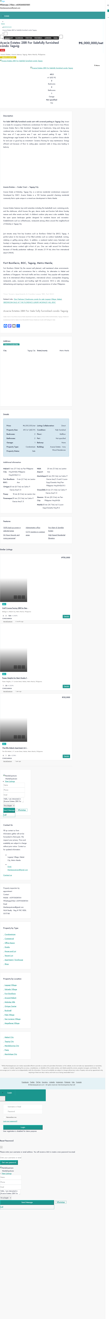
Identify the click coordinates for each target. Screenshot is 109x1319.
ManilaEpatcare (7, 761)
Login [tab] (9, 1092)
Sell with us (10, 33)
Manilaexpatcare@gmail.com (10, 8)
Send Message (9, 810)
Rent (4, 604)
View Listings (10, 781)
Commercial (9, 938)
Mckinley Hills (10, 1002)
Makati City (9, 1037)
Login (23, 1127)
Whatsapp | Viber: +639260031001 (15, 4)
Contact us (7, 875)
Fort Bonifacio (10, 993)
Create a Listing (8, 57)
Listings (8, 22)
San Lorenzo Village (12, 1019)
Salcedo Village (11, 989)
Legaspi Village (10, 985)
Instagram (59, 1082)
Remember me (11, 1117)
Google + (45, 1082)
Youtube (79, 1082)
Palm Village (9, 1015)
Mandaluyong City (12, 1046)
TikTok (38, 1082)
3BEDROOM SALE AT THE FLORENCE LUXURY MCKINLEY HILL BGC (29, 302)
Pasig (7, 1050)
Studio (7, 947)
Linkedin (52, 1082)
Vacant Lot (9, 955)
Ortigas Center (10, 1006)
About (7, 39)
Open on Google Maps (11, 344)
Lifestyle (8, 27)
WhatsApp (22, 810)
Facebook (25, 1082)
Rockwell (8, 1010)
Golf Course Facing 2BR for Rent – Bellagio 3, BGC (22, 608)
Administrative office (33, 527)
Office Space (10, 943)
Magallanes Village (12, 1023)
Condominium (10, 934)
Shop (7, 964)
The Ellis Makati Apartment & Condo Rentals (19, 748)
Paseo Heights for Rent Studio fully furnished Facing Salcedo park (27, 678)
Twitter (32, 1082)
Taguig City (9, 1041)
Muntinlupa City (11, 1054)
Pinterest (67, 1082)
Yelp (73, 1082)
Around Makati (10, 998)
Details (66, 616)
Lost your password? (10, 1121)
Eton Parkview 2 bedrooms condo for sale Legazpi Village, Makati (38, 299)
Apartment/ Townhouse (14, 960)
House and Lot (10, 951)
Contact (8, 45)
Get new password (9, 1162)
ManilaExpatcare (7, 621)
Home (6, 16)
